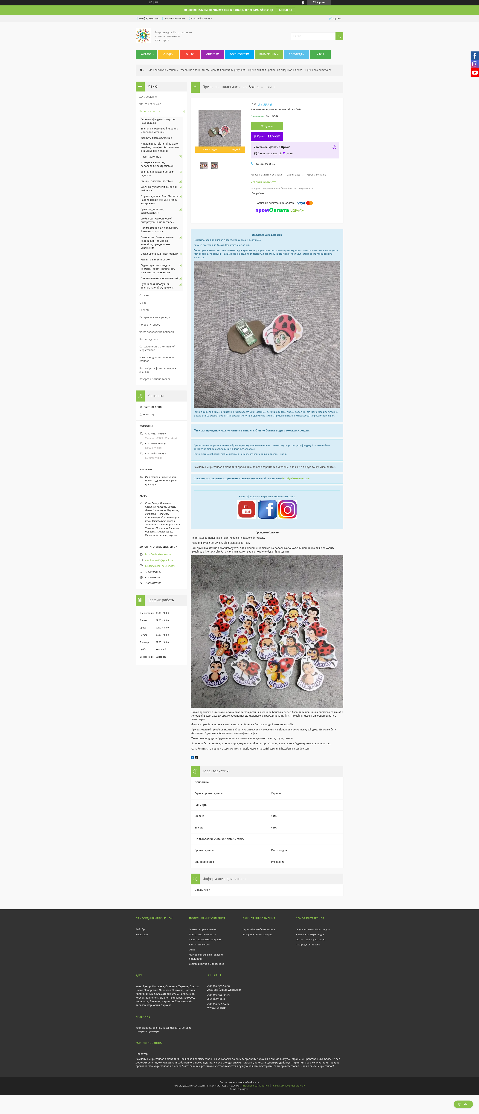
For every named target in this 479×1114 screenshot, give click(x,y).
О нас (190, 54)
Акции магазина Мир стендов (313, 929)
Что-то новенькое (150, 104)
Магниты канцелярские (155, 259)
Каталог (146, 54)
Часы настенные (151, 156)
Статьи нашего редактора (310, 939)
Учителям (212, 54)
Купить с (262, 136)
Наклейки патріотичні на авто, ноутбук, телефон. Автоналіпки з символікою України (160, 147)
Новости (144, 310)
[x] (196, 758)
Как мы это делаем (199, 945)
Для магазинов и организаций (159, 278)
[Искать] (339, 36)
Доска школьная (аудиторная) (159, 254)
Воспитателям (239, 54)
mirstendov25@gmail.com (159, 560)
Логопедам (296, 54)
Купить (269, 126)
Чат (466, 1104)
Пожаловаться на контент (256, 1086)
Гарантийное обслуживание (258, 929)
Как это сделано (149, 339)
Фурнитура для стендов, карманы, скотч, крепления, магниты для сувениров (158, 269)
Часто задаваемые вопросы (156, 332)
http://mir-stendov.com (295, 478)
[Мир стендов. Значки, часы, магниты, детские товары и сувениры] (143, 42)
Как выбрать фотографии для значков (157, 370)
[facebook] (192, 758)
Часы (320, 54)
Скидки (168, 54)
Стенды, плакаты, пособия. (157, 181)
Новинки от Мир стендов (310, 934)
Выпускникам (269, 54)
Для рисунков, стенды (162, 70)
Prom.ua (255, 1082)
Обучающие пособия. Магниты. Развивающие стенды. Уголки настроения (160, 200)
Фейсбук (141, 929)
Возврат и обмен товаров (257, 934)
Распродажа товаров (308, 945)
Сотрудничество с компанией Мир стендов (157, 348)
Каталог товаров (149, 111)
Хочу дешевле (148, 97)
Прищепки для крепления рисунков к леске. (275, 70)
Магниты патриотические (156, 138)
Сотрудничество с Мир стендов (206, 964)
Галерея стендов (149, 324)
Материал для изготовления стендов (157, 359)
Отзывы (144, 295)
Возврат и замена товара (155, 379)
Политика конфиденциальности (288, 1086)
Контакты (285, 9)
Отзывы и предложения (202, 929)
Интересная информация (154, 317)
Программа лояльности (202, 934)
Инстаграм (142, 934)
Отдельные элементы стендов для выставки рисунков (212, 70)
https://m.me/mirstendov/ (160, 566)
